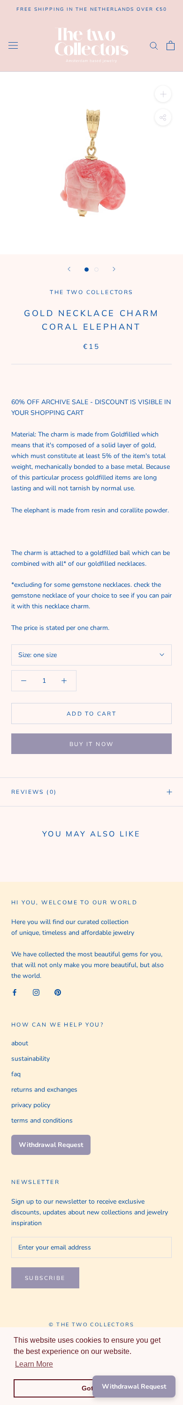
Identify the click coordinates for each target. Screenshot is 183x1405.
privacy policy (30, 1105)
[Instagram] (36, 991)
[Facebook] (14, 991)
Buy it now (91, 743)
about (19, 1043)
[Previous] (69, 269)
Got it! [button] (92, 1388)
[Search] (154, 45)
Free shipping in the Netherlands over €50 (91, 9)
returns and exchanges (44, 1089)
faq (16, 1074)
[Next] (114, 269)
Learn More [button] (34, 1364)
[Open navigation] (13, 45)
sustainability (30, 1058)
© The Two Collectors (91, 1324)
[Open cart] (171, 45)
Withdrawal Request (51, 1144)
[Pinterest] (57, 991)
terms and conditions (42, 1120)
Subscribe (45, 1277)
